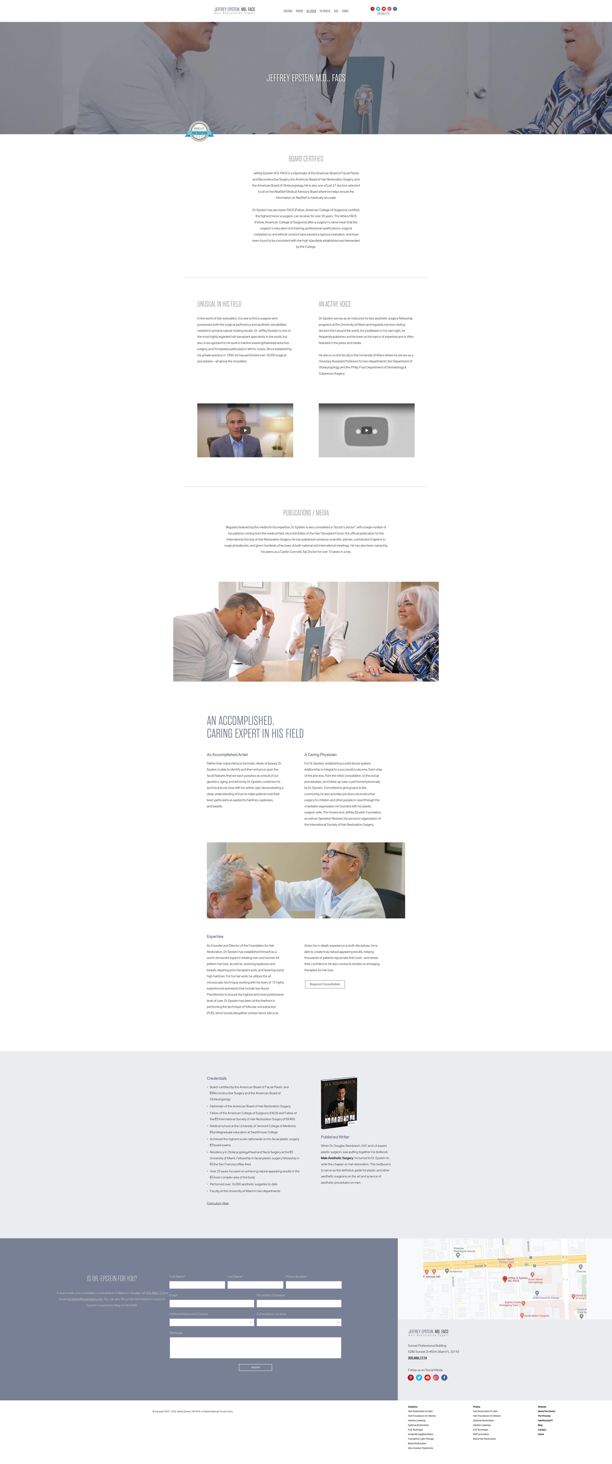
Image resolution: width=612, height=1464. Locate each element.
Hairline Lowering (416, 1420)
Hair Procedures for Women (422, 1416)
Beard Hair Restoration (484, 1439)
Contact (345, 11)
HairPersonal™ (545, 1420)
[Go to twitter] (378, 9)
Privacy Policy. (226, 1412)
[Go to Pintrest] (372, 9)
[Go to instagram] (389, 9)
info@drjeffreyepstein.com (84, 1299)
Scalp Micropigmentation (420, 1434)
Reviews (299, 11)
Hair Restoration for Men (420, 1411)
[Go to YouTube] (383, 9)
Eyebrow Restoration (418, 1425)
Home (541, 1434)
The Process (325, 11)
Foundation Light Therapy (421, 1439)
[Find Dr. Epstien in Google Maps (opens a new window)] (505, 1278)
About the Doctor (546, 1411)
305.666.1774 (155, 1293)
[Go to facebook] (395, 9)
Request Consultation (325, 984)
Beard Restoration (417, 1443)
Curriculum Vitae (218, 1203)
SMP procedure (481, 1434)
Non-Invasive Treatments (420, 1448)
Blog (336, 11)
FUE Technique (415, 1430)
